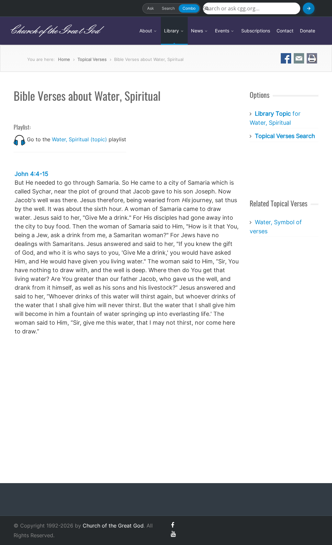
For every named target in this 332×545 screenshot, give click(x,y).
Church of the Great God (54, 31)
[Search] (308, 8)
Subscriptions (255, 30)
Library (172, 30)
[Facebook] (172, 525)
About (146, 30)
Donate (307, 30)
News (197, 30)
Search (168, 8)
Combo (189, 8)
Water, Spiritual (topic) (79, 139)
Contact (285, 30)
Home (64, 59)
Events (223, 30)
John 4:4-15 (31, 173)
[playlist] (19, 139)
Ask (150, 8)
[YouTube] (173, 533)
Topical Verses (92, 59)
